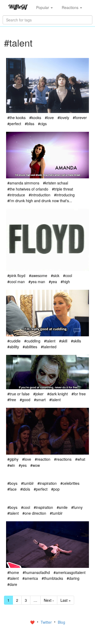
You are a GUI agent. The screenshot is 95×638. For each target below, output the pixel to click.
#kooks (35, 117)
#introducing (64, 194)
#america (30, 578)
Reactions (70, 7)
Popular (43, 7)
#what (80, 459)
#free (11, 399)
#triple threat (62, 189)
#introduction (39, 194)
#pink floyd (16, 275)
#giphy (12, 459)
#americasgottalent (70, 572)
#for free (79, 393)
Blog (61, 622)
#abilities (30, 346)
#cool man (16, 281)
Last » (65, 600)
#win (11, 465)
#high (65, 281)
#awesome (38, 275)
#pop (55, 489)
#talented (48, 346)
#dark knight (57, 393)
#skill (63, 340)
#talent (49, 340)
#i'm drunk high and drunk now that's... (39, 200)
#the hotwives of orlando (27, 189)
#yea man (36, 281)
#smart (40, 399)
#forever (80, 117)
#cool (67, 275)
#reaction (42, 459)
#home (13, 572)
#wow (35, 465)
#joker (38, 393)
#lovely (63, 117)
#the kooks (16, 117)
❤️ (33, 622)
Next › (49, 600)
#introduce (16, 194)
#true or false (18, 393)
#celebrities (69, 483)
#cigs (42, 123)
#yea (53, 281)
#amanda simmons (23, 182)
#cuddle (14, 340)
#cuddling (32, 340)
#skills (76, 340)
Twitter (47, 622)
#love (49, 117)
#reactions (63, 459)
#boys (12, 483)
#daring (73, 578)
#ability (13, 346)
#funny (77, 507)
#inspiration (47, 483)
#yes (23, 465)
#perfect (14, 123)
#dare (12, 584)
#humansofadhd (36, 572)
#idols (25, 489)
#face (12, 489)
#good (25, 399)
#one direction (34, 513)
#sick (55, 275)
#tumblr (27, 483)
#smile (62, 507)
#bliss (29, 123)
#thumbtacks (52, 578)
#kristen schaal (55, 182)
